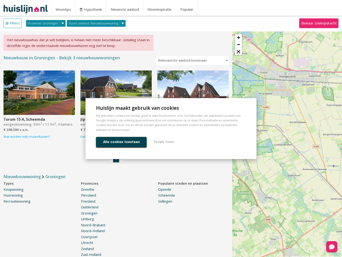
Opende (164, 189)
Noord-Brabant (93, 225)
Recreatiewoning (16, 201)
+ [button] (238, 37)
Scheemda (166, 195)
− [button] (238, 44)
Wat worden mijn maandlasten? (26, 136)
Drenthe (87, 189)
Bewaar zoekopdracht (319, 23)
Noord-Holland (93, 230)
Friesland (88, 201)
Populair (186, 9)
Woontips (63, 9)
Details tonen (164, 142)
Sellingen (165, 201)
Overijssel (89, 236)
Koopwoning (13, 189)
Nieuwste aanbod (125, 9)
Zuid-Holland (91, 254)
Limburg (87, 219)
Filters (15, 23)
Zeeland (87, 248)
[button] (238, 51)
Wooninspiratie (159, 9)
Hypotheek (92, 9)
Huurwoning (13, 195)
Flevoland (88, 195)
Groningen (89, 213)
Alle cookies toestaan (121, 142)
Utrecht (87, 242)
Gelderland (89, 207)
